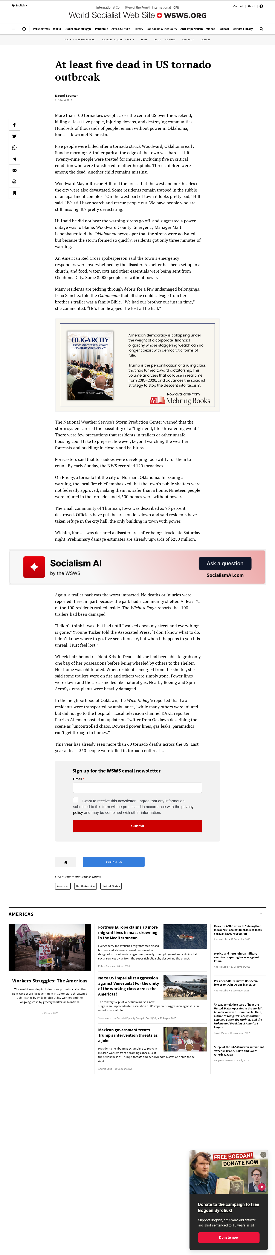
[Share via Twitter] (14, 136)
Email (77, 779)
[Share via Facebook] (14, 124)
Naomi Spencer (66, 95)
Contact (238, 6)
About (251, 6)
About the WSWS (165, 39)
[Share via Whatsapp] (14, 147)
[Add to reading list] (14, 193)
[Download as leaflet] (14, 181)
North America (85, 886)
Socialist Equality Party (117, 39)
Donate (206, 39)
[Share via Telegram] (14, 158)
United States (111, 886)
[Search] (261, 31)
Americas (63, 886)
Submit (137, 826)
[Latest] (24, 31)
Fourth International (79, 39)
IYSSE (144, 39)
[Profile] (261, 7)
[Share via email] (14, 170)
